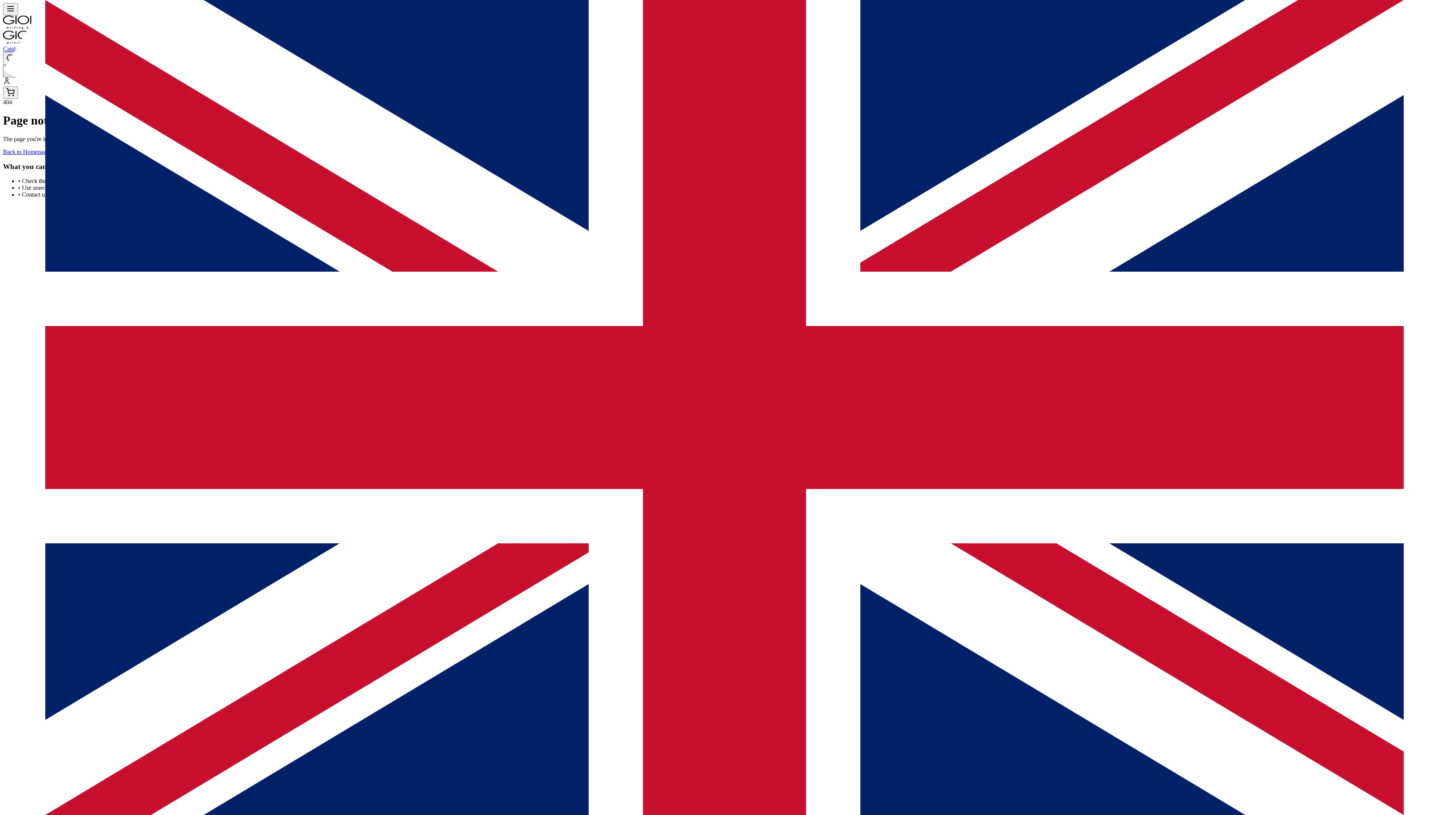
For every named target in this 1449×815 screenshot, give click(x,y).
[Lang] (10, 71)
